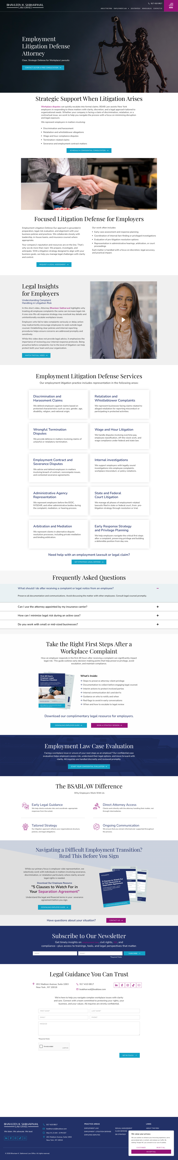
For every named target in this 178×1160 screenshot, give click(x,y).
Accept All (151, 1152)
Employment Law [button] (120, 8)
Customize (141, 1148)
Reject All (161, 1148)
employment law (90, 942)
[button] (89, 588)
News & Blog (147, 8)
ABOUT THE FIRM (106, 8)
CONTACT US (157, 8)
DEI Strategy (135, 8)
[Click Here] (171, 5)
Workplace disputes (51, 106)
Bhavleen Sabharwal (60, 308)
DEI (115, 942)
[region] (151, 1143)
